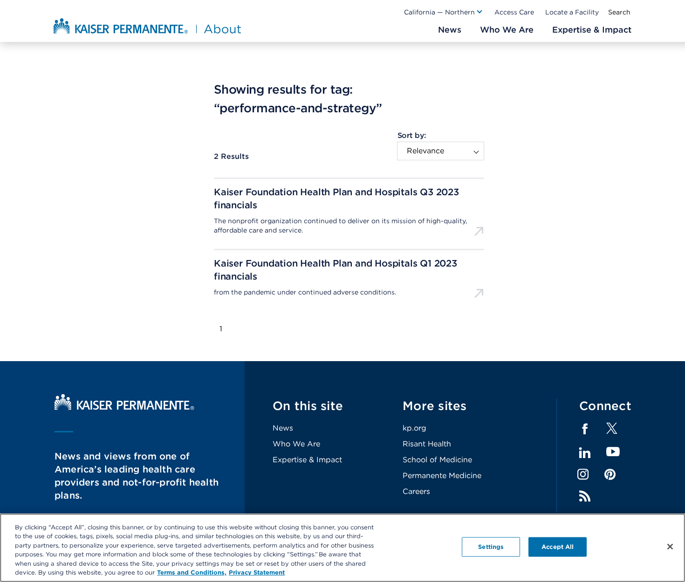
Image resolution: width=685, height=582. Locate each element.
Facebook (584, 429)
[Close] (670, 546)
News (283, 428)
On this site (308, 405)
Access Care (514, 12)
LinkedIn (584, 453)
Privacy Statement (257, 572)
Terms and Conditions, (191, 572)
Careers (416, 491)
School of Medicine (437, 459)
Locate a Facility (572, 12)
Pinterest (610, 474)
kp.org (414, 428)
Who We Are (296, 443)
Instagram (583, 474)
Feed (584, 496)
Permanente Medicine (442, 475)
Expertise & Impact (307, 459)
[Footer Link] (611, 431)
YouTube (613, 452)
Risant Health (427, 443)
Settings (491, 546)
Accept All (557, 546)
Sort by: (411, 135)
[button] (443, 12)
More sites (435, 405)
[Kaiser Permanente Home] (124, 407)
